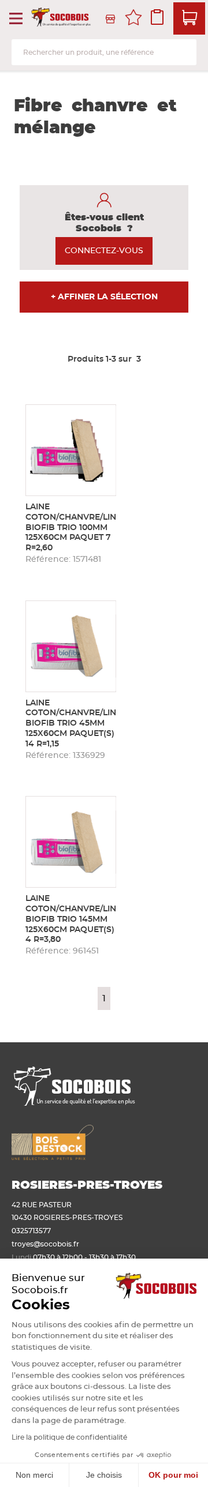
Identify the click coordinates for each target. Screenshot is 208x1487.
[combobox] (104, 52)
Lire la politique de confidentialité (69, 1437)
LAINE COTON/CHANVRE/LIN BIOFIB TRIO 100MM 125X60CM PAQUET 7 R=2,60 (70, 527)
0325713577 (31, 1230)
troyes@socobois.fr (45, 1244)
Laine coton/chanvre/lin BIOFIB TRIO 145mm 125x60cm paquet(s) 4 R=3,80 (70, 919)
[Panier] (189, 18)
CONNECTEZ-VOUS (104, 251)
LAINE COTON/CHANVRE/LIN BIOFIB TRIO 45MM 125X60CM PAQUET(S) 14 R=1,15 (70, 723)
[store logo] (61, 19)
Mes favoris (133, 19)
